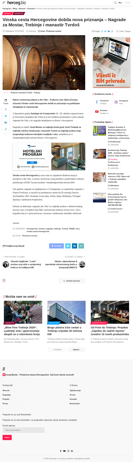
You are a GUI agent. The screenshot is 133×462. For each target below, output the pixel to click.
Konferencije (115, 142)
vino (78, 229)
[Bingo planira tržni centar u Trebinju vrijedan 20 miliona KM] (66, 312)
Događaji (113, 159)
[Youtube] (102, 112)
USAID (72, 229)
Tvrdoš (65, 229)
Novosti (7, 13)
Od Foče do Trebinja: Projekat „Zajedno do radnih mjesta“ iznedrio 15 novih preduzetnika (110, 331)
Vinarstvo (18, 13)
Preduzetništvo (99, 323)
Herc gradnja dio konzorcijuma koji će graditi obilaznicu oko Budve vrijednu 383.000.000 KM (117, 199)
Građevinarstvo (114, 162)
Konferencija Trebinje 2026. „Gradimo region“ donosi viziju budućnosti (119, 153)
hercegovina (32, 229)
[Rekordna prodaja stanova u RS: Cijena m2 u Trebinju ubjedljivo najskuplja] (99, 177)
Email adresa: (9, 426)
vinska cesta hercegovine (38, 231)
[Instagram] (121, 102)
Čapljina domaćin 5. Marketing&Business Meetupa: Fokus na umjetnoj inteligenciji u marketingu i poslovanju (118, 132)
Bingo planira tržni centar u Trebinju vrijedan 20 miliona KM (64, 331)
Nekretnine (114, 186)
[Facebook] (102, 102)
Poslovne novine (29, 236)
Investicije (53, 323)
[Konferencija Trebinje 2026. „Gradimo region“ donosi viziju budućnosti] (99, 154)
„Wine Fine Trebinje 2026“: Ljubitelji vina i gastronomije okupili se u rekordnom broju (22, 331)
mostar (42, 229)
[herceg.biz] (16, 2)
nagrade (49, 229)
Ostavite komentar (73, 281)
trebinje (57, 229)
